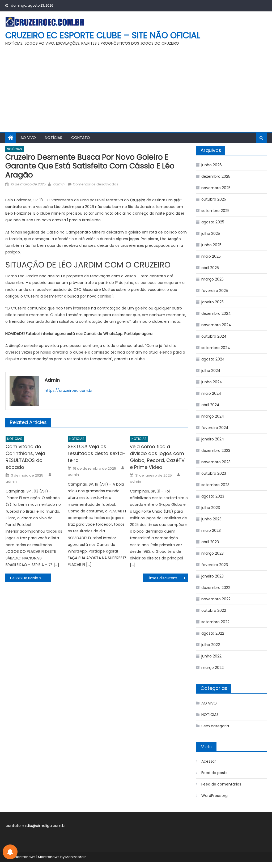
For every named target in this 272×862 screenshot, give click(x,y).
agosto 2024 (213, 359)
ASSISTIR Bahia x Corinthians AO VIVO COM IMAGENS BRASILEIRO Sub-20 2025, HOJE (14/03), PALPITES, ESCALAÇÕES (31, 578)
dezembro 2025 (215, 176)
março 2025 (212, 279)
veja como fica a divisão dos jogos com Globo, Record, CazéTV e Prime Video (157, 456)
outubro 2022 (213, 610)
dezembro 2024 (216, 313)
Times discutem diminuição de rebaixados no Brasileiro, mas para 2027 (167, 578)
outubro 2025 (213, 199)
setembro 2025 (215, 210)
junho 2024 (211, 382)
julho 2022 (210, 644)
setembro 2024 (215, 347)
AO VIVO (28, 137)
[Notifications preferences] (10, 851)
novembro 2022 (216, 599)
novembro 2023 (216, 462)
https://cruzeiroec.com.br (69, 390)
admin (58, 184)
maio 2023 (211, 530)
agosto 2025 (212, 222)
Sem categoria (215, 726)
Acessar (208, 761)
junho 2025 (211, 245)
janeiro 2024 (212, 439)
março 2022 (212, 667)
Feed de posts (214, 772)
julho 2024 (210, 370)
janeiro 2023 (212, 576)
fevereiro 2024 (214, 427)
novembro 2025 (216, 187)
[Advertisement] (136, 92)
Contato (80, 137)
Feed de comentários (221, 784)
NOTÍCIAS (53, 137)
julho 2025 (210, 233)
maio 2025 (211, 256)
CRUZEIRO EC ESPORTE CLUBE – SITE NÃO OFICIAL (102, 35)
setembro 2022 (215, 622)
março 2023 (212, 553)
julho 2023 (210, 507)
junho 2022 (211, 656)
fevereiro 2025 (214, 290)
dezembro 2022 (215, 587)
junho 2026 (211, 165)
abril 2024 (210, 404)
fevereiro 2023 (214, 564)
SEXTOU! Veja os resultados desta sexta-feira (96, 453)
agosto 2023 (212, 496)
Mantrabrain (76, 856)
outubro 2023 (213, 473)
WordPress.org (214, 795)
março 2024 (212, 416)
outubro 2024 (214, 336)
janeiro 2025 (212, 302)
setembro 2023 (215, 484)
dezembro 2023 (215, 450)
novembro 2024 (216, 325)
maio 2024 (211, 393)
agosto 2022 (212, 633)
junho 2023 (211, 519)
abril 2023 (210, 542)
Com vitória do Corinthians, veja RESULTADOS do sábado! (25, 456)
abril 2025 (210, 267)
